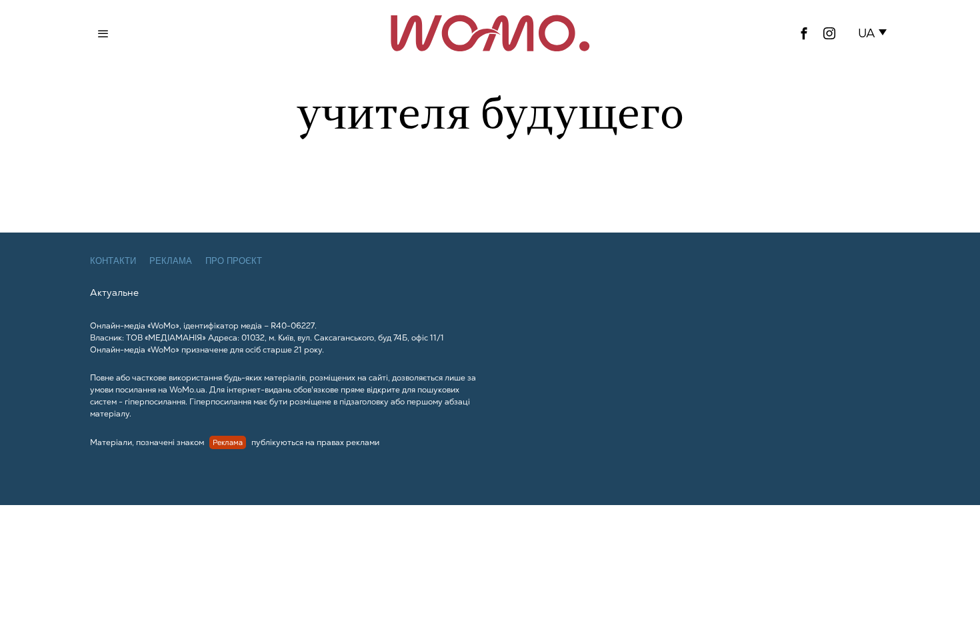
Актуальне (114, 293)
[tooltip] (804, 33)
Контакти (113, 261)
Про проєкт (233, 261)
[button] (875, 33)
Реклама (170, 261)
